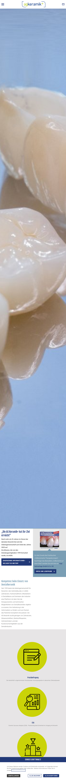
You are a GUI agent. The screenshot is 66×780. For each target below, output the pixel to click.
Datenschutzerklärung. (18, 770)
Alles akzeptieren (51, 775)
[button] (2, 4)
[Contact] (63, 4)
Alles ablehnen (34, 775)
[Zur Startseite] (34, 4)
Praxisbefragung (33, 678)
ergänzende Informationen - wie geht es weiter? (14, 562)
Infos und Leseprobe (44, 571)
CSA (33, 723)
